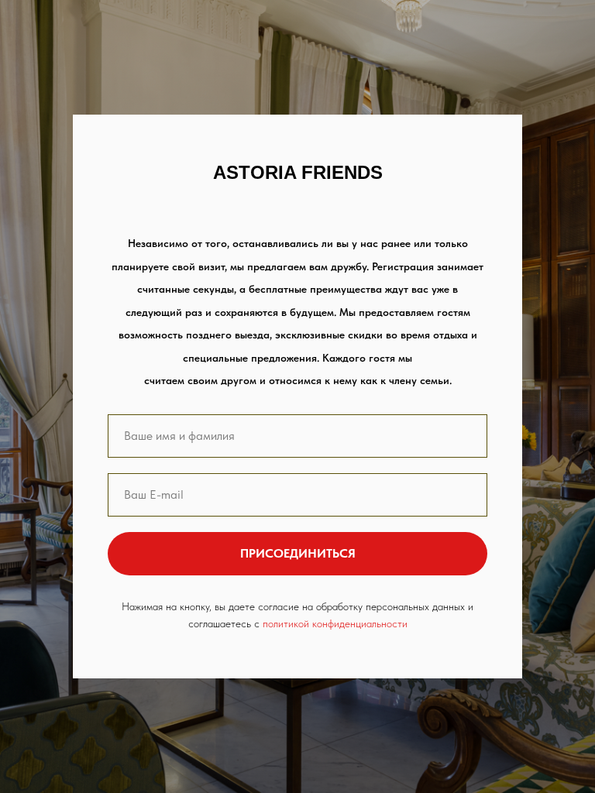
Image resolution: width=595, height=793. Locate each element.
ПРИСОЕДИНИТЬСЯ (298, 553)
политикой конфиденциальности (335, 623)
